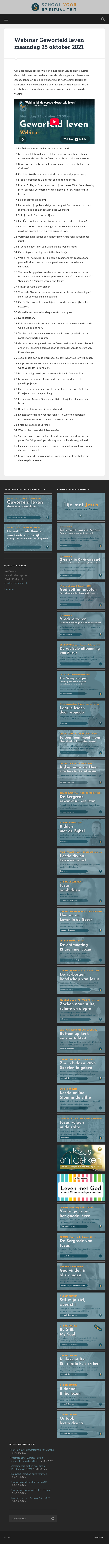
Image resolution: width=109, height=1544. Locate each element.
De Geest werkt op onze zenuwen (29, 1474)
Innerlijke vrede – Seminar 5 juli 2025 (30, 1498)
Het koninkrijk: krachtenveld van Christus (32, 1450)
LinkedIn (8, 589)
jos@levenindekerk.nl (15, 583)
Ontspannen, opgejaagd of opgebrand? (31, 1490)
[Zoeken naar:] (33, 1518)
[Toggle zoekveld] (103, 19)
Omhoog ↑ (99, 1537)
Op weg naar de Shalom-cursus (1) (29, 1482)
